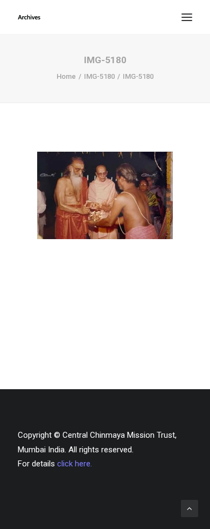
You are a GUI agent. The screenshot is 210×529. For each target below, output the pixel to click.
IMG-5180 (99, 76)
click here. (74, 464)
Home (66, 76)
